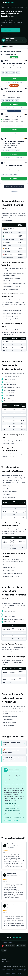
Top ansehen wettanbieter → (11, 30)
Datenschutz (4, 959)
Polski (8, 2)
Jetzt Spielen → (14, 79)
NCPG (4, 950)
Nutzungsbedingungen (6, 961)
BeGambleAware (21, 945)
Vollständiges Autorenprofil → (11, 820)
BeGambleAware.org (14, 191)
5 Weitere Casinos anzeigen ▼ (14, 186)
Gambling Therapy (10, 945)
